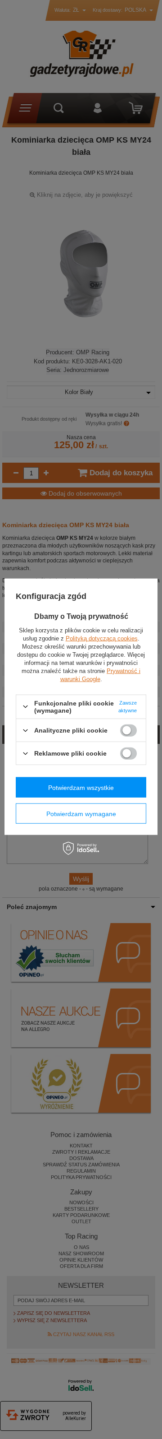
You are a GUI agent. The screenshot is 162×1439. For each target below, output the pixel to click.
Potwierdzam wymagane (81, 813)
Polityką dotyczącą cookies (102, 638)
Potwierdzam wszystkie (81, 787)
